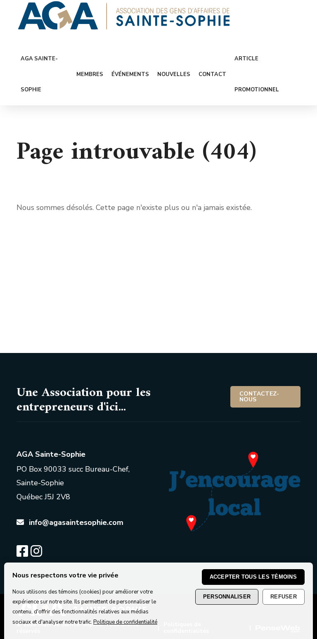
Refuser (283, 597)
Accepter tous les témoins (253, 577)
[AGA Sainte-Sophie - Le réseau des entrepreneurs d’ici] (124, 27)
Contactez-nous (259, 396)
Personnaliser (227, 597)
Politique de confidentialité (125, 622)
